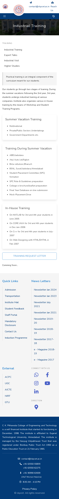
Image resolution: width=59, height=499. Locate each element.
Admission (10, 289)
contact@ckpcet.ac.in (31, 458)
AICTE (8, 389)
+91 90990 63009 (31, 473)
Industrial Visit (11, 60)
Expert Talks (10, 55)
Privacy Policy (29, 489)
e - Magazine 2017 (44, 359)
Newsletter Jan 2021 (45, 312)
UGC (7, 383)
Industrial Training (13, 49)
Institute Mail (12, 302)
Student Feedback (14, 308)
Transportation (12, 296)
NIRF (7, 396)
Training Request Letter (29, 256)
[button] (4, 16)
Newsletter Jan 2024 (45, 289)
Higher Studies (12, 66)
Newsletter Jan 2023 (45, 296)
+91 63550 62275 (31, 467)
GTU (7, 402)
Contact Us (10, 331)
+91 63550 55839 (31, 463)
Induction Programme (16, 337)
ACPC (8, 377)
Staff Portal (11, 315)
